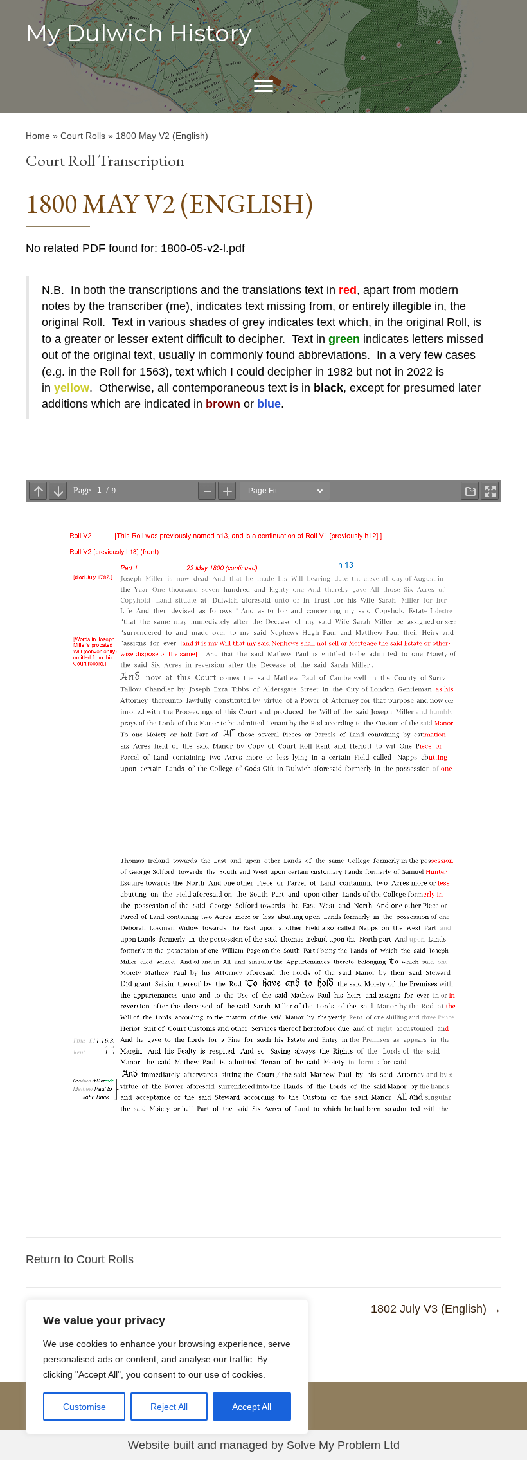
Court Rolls (82, 136)
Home (38, 136)
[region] (167, 1366)
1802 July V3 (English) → (436, 1308)
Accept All (251, 1406)
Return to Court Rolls (80, 1259)
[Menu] (263, 86)
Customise (84, 1406)
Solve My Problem (333, 1445)
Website (149, 1445)
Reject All (169, 1406)
